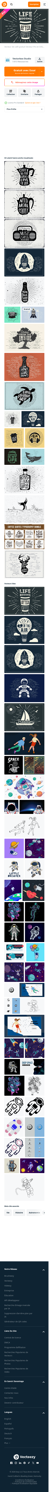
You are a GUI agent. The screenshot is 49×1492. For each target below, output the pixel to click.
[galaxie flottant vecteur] (24, 1235)
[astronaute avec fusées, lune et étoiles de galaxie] (14, 1278)
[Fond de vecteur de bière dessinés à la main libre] (12, 435)
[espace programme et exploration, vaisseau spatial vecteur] (14, 1124)
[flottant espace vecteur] (24, 797)
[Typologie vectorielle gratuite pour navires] (24, 771)
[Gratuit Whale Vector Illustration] (24, 562)
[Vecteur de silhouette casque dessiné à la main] (14, 491)
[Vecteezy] (4, 4)
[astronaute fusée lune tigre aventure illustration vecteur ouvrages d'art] (32, 1436)
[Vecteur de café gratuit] (24, 654)
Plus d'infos (11, 108)
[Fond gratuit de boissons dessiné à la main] (24, 290)
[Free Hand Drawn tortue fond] (24, 412)
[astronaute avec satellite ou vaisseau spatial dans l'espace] (33, 1144)
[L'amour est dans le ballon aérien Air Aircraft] (15, 452)
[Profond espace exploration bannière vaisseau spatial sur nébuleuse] (16, 1296)
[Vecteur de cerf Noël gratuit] (24, 618)
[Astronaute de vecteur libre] (24, 742)
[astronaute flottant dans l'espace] (14, 1084)
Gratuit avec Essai (24, 71)
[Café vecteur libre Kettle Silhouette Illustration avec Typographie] (24, 174)
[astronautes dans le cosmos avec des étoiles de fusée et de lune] (14, 1257)
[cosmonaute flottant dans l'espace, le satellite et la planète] (14, 957)
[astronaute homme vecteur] (16, 1183)
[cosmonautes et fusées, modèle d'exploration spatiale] (14, 1164)
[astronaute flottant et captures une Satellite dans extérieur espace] (13, 818)
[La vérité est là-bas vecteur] (15, 330)
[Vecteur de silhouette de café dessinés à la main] (12, 313)
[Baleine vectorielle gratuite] (15, 510)
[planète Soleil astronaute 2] (11, 880)
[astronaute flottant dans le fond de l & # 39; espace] (15, 1021)
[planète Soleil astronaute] (16, 895)
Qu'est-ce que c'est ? (32, 103)
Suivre (39, 61)
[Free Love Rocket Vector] (24, 261)
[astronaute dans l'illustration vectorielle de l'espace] (14, 1042)
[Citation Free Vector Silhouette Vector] (24, 354)
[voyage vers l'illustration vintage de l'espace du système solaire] (14, 838)
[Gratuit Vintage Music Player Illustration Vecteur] (24, 232)
